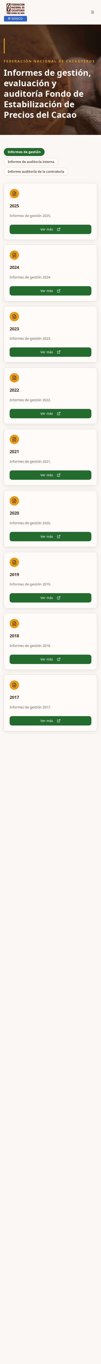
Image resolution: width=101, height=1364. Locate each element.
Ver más (46, 229)
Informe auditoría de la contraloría (36, 171)
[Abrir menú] (92, 12)
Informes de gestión (24, 152)
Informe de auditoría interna (31, 161)
